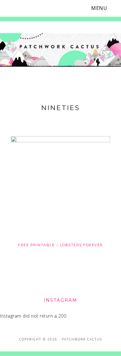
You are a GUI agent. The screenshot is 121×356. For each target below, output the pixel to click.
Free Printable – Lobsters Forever (60, 245)
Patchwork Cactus (60, 50)
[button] (103, 8)
